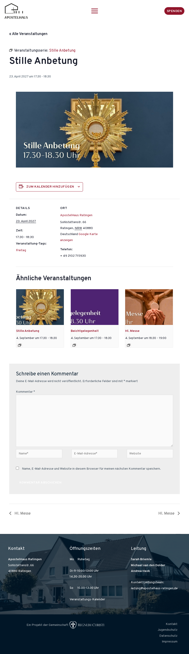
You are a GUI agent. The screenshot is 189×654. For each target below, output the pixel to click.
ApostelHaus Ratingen (76, 215)
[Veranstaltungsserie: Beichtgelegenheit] (74, 345)
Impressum (169, 642)
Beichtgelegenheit (85, 331)
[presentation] (40, 307)
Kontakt (171, 624)
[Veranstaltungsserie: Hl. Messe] (128, 345)
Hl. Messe (132, 331)
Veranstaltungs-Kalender (87, 599)
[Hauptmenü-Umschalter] (94, 10)
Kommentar (25, 392)
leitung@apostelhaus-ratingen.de (154, 588)
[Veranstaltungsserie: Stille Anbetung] (19, 345)
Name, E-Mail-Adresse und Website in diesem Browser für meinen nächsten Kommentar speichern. (91, 469)
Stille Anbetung (27, 331)
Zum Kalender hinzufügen (50, 187)
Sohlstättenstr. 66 (21, 565)
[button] (174, 11)
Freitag (21, 250)
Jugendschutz (167, 630)
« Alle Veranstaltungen (28, 34)
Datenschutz (168, 636)
